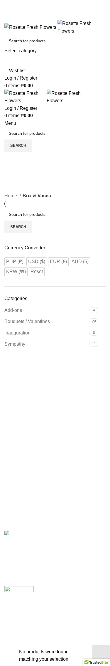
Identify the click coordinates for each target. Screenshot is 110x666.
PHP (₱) (14, 261)
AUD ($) (80, 261)
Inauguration (17, 332)
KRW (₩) (16, 271)
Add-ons (13, 310)
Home (11, 195)
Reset (37, 271)
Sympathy (14, 344)
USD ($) (36, 261)
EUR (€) (58, 261)
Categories (18, 188)
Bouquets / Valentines (27, 321)
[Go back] (11, 159)
